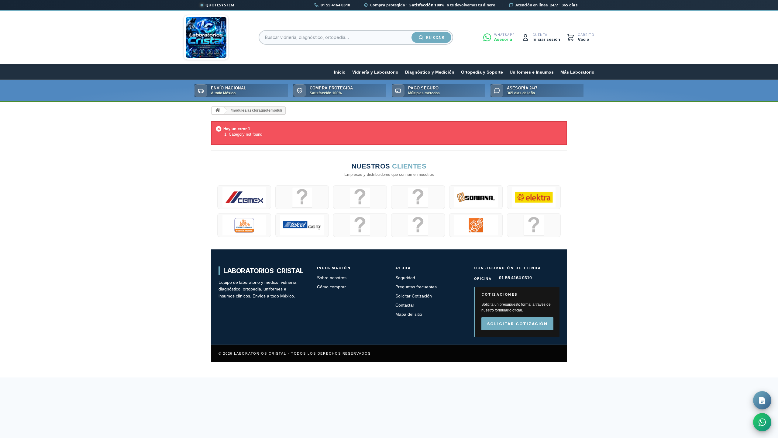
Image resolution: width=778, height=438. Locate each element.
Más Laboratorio (577, 72)
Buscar (435, 37)
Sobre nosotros (331, 278)
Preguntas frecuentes (416, 287)
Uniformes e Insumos (532, 72)
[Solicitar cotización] (762, 400)
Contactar (404, 305)
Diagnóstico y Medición (429, 72)
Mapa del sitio (408, 314)
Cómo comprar (331, 287)
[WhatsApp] (762, 422)
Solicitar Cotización (413, 296)
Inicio (340, 72)
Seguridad (405, 278)
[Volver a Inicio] (217, 110)
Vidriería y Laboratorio (375, 72)
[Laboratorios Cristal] (206, 37)
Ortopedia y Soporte (482, 72)
